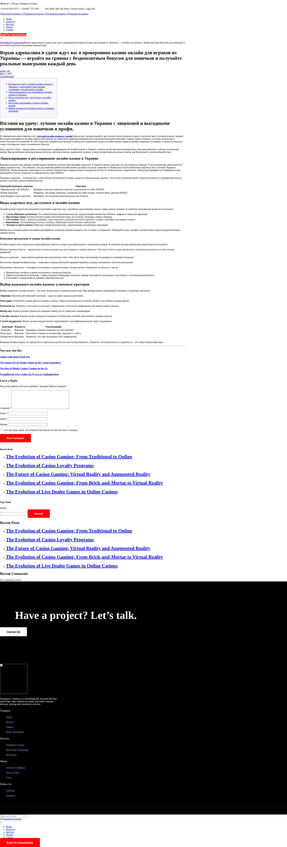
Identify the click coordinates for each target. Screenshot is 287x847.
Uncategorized (7, 76)
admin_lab (5, 71)
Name (3, 413)
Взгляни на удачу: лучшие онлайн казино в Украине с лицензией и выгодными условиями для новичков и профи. (30, 87)
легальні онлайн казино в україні (54, 136)
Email (3, 419)
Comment (5, 408)
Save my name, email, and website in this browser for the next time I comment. (41, 430)
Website (3, 424)
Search (3, 508)
